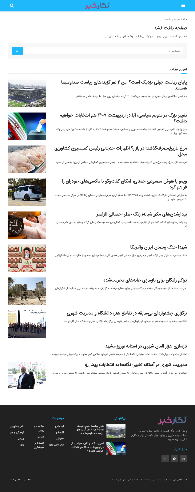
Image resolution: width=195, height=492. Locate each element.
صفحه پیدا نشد (172, 19)
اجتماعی (59, 426)
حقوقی (60, 439)
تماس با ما (15, 480)
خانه (184, 19)
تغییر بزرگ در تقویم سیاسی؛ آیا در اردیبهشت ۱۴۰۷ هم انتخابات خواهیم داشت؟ (123, 118)
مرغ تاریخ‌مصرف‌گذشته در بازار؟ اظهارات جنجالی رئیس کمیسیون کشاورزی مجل (120, 151)
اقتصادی (59, 432)
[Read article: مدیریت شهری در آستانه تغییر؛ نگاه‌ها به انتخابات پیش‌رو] (27, 375)
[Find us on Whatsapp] (165, 458)
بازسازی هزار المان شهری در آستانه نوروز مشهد (146, 346)
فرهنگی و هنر (17, 432)
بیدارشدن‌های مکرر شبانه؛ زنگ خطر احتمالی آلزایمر (142, 214)
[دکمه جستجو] (12, 5)
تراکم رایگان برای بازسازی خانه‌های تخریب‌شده (145, 280)
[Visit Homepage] (97, 6)
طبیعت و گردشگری (39, 445)
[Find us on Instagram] (183, 458)
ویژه (22, 445)
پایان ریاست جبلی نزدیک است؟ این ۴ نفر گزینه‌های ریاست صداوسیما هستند (124, 85)
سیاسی (40, 437)
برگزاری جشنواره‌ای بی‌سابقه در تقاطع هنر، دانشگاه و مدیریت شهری (127, 313)
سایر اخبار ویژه (56, 445)
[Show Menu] (183, 5)
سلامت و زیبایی (39, 428)
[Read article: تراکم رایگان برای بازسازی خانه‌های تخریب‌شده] (27, 291)
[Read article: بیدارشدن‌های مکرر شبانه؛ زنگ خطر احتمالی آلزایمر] (27, 225)
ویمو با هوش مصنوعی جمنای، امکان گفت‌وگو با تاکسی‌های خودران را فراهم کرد (124, 184)
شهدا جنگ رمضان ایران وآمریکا (158, 247)
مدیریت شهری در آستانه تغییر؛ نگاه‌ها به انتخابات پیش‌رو (136, 364)
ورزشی (20, 439)
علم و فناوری (17, 426)
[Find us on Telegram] (174, 458)
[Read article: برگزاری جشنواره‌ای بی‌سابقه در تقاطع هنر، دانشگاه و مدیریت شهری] (27, 324)
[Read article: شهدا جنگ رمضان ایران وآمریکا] (27, 258)
